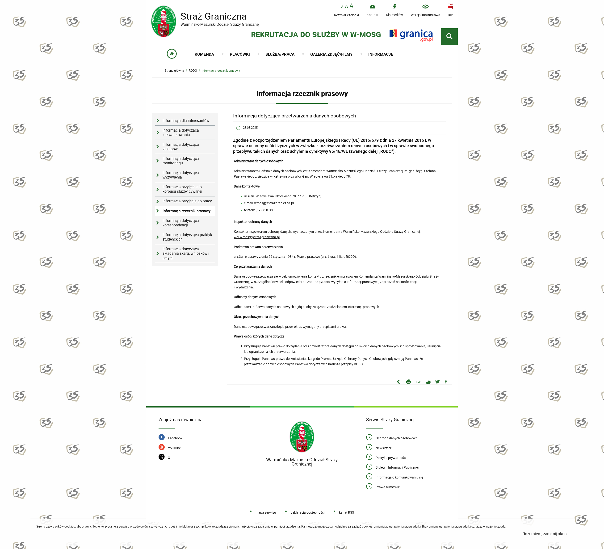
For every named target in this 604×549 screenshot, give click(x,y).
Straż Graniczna (205, 16)
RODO (193, 70)
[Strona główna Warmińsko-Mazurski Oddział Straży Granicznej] (301, 437)
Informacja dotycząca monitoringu (181, 161)
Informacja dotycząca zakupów (181, 146)
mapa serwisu (266, 512)
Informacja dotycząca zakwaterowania (181, 132)
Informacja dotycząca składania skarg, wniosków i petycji (186, 253)
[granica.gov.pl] (411, 35)
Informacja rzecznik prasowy (220, 70)
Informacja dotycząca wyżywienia (181, 175)
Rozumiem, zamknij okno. (545, 533)
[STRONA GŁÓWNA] (172, 54)
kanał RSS (346, 512)
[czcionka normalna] (342, 6)
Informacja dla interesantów (186, 120)
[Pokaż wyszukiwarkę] (449, 36)
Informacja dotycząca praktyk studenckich (187, 237)
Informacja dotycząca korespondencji (181, 223)
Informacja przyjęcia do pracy (187, 201)
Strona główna (174, 70)
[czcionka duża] (351, 6)
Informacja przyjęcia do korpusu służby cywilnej (182, 189)
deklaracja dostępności (307, 512)
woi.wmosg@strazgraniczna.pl (257, 237)
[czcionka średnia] (346, 6)
